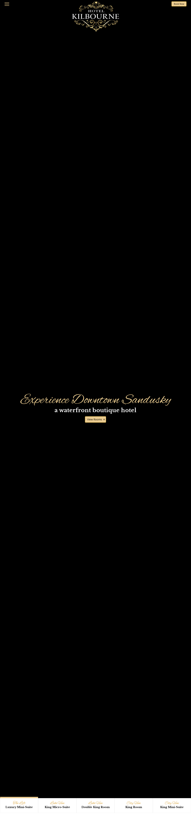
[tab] (19, 805)
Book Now (179, 3)
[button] (7, 4)
